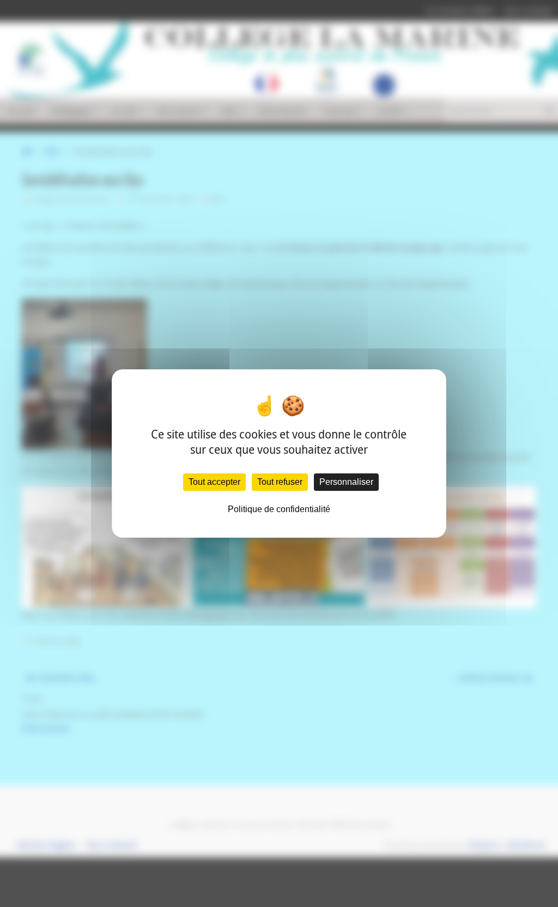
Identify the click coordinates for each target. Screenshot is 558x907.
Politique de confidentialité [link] (279, 509)
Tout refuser (279, 481)
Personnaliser (346, 481)
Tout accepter (214, 481)
